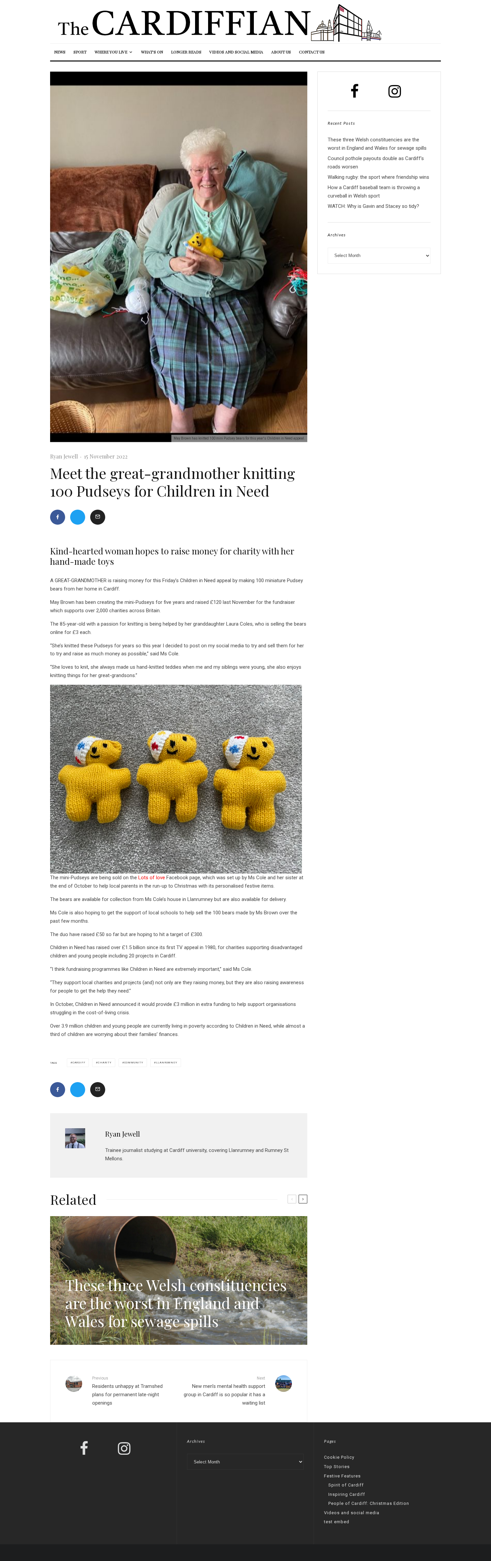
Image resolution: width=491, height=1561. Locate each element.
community (133, 1062)
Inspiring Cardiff (346, 1494)
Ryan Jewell (64, 456)
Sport (80, 51)
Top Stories (337, 1466)
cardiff (79, 1062)
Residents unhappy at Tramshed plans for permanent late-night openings (127, 1391)
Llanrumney (166, 1062)
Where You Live (111, 51)
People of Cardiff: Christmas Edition (368, 1503)
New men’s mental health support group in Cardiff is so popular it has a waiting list (224, 1391)
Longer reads (186, 51)
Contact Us (312, 51)
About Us (281, 51)
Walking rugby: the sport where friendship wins (378, 177)
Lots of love (151, 878)
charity (105, 1062)
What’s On (152, 51)
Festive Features (342, 1475)
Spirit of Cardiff (346, 1484)
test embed (336, 1521)
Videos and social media (236, 51)
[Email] (97, 517)
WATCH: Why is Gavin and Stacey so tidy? (373, 206)
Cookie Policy (339, 1457)
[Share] (57, 517)
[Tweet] (77, 517)
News (59, 51)
